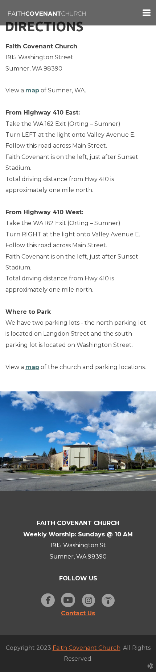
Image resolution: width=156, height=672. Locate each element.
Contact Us (78, 613)
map (32, 90)
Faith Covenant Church (86, 647)
